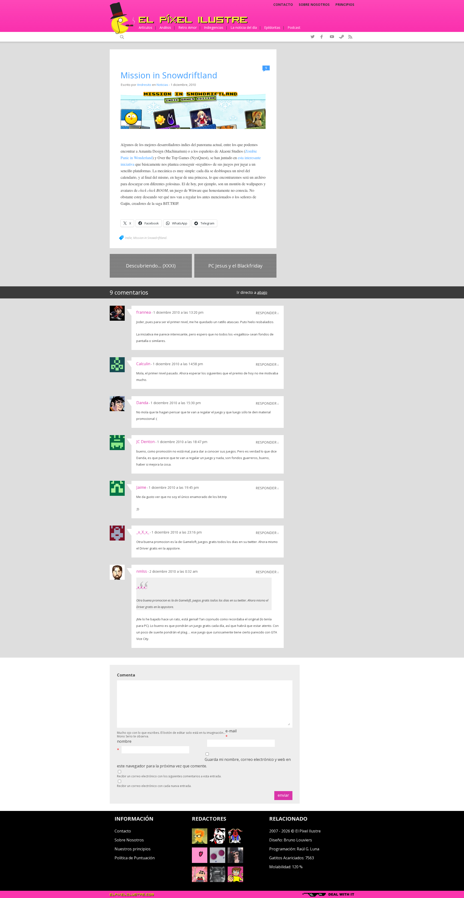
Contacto (283, 5)
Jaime (141, 487)
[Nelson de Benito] (217, 842)
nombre (124, 741)
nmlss (141, 571)
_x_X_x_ (142, 532)
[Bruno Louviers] (199, 861)
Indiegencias (213, 27)
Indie (128, 238)
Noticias (162, 84)
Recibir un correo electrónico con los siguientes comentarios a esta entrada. (169, 776)
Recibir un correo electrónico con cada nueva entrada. (154, 786)
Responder (266, 312)
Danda (142, 402)
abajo (262, 292)
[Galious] (235, 842)
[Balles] (235, 880)
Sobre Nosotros (129, 840)
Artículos (145, 27)
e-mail (231, 731)
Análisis (165, 27)
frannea (143, 312)
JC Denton (145, 441)
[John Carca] (235, 861)
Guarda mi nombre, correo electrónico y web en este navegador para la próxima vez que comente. (204, 763)
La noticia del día (244, 27)
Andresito (144, 84)
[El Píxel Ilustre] (193, 18)
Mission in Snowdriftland (169, 75)
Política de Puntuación (135, 858)
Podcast (294, 27)
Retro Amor (187, 27)
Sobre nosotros (314, 5)
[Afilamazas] (199, 880)
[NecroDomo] (217, 880)
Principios (344, 5)
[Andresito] (199, 842)
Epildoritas (272, 27)
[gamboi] (217, 861)
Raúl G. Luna (308, 849)
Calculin (143, 363)
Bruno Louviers (298, 840)
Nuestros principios (133, 849)
